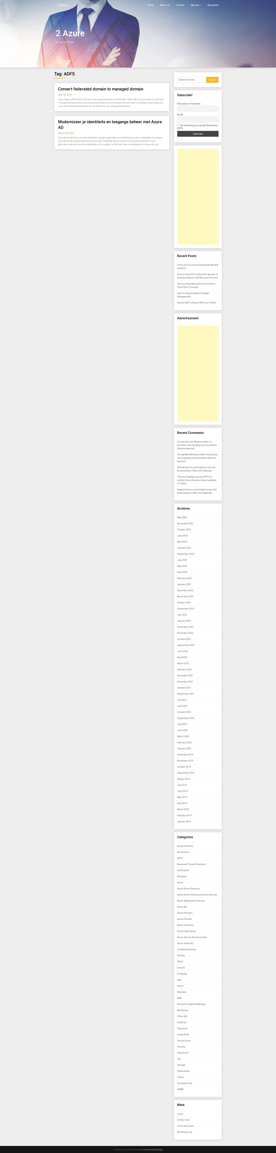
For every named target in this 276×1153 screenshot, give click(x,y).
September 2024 (185, 554)
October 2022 (184, 639)
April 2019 (182, 803)
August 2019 (183, 779)
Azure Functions (185, 925)
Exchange (182, 973)
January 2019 (184, 821)
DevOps (181, 955)
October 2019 (184, 767)
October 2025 (184, 529)
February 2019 (184, 815)
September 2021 (185, 694)
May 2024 (182, 566)
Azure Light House (186, 931)
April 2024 (182, 572)
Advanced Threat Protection (191, 864)
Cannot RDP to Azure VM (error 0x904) (196, 302)
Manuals (195, 5)
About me (165, 5)
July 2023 (182, 614)
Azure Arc (182, 907)
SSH (179, 467)
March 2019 (183, 809)
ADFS (180, 858)
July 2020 (182, 724)
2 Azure (62, 5)
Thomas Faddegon (186, 477)
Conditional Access (186, 949)
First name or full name (188, 103)
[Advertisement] (198, 197)
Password (182, 1028)
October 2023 (184, 602)
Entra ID (181, 967)
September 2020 (185, 718)
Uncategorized (184, 1083)
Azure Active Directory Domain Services (197, 894)
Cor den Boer (183, 441)
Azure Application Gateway (191, 900)
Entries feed (183, 1120)
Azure (180, 882)
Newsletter (213, 5)
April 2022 (182, 657)
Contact (180, 5)
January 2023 (184, 621)
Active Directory (185, 846)
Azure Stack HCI (185, 943)
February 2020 (184, 742)
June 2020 (182, 730)
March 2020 (183, 736)
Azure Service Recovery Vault (192, 937)
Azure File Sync (185, 913)
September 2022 (185, 645)
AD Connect (183, 852)
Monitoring (182, 1010)
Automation (183, 870)
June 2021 (182, 706)
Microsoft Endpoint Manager (191, 1004)
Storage (181, 1065)
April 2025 (182, 541)
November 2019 (185, 760)
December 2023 (185, 590)
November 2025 (185, 523)
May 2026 (182, 517)
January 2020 (184, 748)
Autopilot (181, 876)
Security (181, 1046)
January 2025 (184, 548)
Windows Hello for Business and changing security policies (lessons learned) (197, 445)
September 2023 (185, 608)
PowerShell (183, 1034)
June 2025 (182, 535)
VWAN (180, 1089)
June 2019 (182, 791)
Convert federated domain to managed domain (100, 89)
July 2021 (182, 700)
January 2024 (184, 584)
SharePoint (182, 1053)
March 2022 (183, 663)
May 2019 (182, 797)
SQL (179, 1059)
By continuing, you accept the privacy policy (197, 126)
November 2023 (185, 596)
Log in (180, 1114)
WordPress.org (184, 1132)
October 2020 (184, 712)
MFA (179, 998)
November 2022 (185, 633)
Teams (180, 1077)
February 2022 (184, 669)
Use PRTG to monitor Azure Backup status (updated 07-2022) (196, 480)
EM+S (180, 961)
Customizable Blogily (152, 1149)
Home (150, 5)
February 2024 (184, 578)
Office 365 (182, 1016)
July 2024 (182, 560)
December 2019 (185, 754)
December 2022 (185, 627)
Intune (180, 986)
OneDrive (181, 1022)
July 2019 (182, 785)
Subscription (183, 1071)
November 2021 (185, 681)
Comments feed (185, 1126)
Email (180, 114)
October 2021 (184, 687)
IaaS (179, 980)
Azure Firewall (184, 919)
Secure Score (184, 1040)
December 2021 (185, 675)
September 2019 (185, 773)
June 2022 (182, 651)
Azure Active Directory (188, 888)
